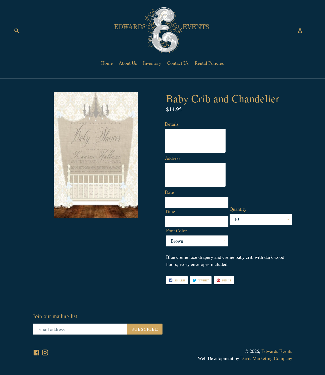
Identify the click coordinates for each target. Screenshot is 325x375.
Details (172, 124)
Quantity (238, 209)
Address (172, 158)
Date (169, 192)
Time (170, 211)
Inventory (152, 63)
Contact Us (178, 63)
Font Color (176, 230)
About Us (128, 63)
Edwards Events (276, 351)
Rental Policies (209, 63)
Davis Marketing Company (266, 358)
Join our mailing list (55, 316)
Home (107, 63)
